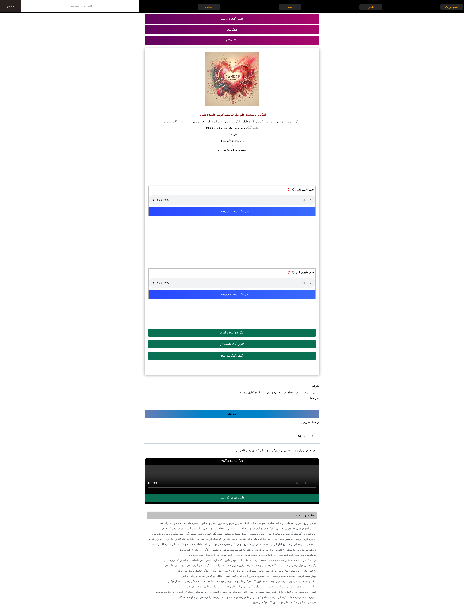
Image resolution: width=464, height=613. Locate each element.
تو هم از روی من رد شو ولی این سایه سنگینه (292, 523)
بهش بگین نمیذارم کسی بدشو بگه (204, 533)
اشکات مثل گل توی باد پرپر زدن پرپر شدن (171, 539)
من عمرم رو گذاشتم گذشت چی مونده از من (292, 533)
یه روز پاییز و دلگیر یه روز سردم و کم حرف (184, 528)
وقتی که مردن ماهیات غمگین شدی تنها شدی (292, 560)
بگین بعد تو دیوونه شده (264, 565)
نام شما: (315, 422)
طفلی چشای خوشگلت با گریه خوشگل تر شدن (177, 544)
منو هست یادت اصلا (255, 523)
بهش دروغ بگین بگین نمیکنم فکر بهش (253, 581)
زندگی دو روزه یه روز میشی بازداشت (296, 549)
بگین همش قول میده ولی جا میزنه (297, 565)
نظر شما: (314, 398)
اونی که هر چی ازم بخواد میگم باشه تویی (210, 555)
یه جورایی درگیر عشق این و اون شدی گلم (201, 597)
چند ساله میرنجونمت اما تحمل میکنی (268, 586)
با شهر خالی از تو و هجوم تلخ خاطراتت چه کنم (291, 570)
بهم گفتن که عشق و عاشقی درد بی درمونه (218, 592)
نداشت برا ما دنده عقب (303, 586)
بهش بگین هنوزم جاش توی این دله (223, 544)
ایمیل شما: (314, 435)
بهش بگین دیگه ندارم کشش (221, 560)
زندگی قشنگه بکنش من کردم (193, 570)
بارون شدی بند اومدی (223, 570)
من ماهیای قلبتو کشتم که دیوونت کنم (183, 560)
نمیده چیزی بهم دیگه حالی (252, 560)
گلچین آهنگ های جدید (232, 19)
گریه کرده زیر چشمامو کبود (272, 597)
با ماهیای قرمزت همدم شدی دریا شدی (254, 555)
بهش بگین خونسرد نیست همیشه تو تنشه (294, 576)
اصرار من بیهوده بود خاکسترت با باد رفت (294, 592)
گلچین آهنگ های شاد (232, 355)
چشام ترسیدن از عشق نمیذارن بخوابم (245, 533)
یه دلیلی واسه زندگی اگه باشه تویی (297, 555)
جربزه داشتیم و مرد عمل (302, 597)
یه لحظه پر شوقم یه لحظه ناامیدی (228, 528)
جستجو (10, 6)
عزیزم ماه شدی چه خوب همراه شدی (179, 523)
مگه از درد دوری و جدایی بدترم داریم (296, 581)
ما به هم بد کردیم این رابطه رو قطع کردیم (293, 544)
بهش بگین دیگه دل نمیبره (264, 602)
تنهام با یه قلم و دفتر (235, 586)
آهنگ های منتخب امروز (232, 332)
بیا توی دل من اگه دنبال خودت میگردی (217, 539)
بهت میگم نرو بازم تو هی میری (167, 533)
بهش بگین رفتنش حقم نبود (240, 597)
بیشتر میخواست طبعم (219, 581)
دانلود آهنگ (252, 128)
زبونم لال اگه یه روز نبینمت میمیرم (174, 592)
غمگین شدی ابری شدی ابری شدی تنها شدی (188, 565)
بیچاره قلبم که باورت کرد (250, 570)
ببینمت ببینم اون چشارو (256, 544)
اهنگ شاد (232, 29)
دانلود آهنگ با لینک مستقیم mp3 (235, 211)
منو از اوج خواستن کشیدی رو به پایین (296, 528)
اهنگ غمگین (232, 40)
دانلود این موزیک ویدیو (232, 497)
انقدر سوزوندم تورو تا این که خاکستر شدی (247, 576)
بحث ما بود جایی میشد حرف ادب (204, 586)
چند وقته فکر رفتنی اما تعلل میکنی (186, 581)
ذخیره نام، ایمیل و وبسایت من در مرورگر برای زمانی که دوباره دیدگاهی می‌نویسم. (272, 450)
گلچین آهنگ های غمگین (232, 344)
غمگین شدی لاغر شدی (261, 528)
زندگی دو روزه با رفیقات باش (194, 549)
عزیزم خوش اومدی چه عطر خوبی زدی (295, 539)
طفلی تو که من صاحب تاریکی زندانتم (202, 576)
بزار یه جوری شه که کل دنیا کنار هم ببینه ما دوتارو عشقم (243, 549)
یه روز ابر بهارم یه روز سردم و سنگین (221, 523)
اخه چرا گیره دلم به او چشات (255, 539)
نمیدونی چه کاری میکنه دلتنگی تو (298, 602)
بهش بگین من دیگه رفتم (257, 592)
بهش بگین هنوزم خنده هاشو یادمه (232, 565)
